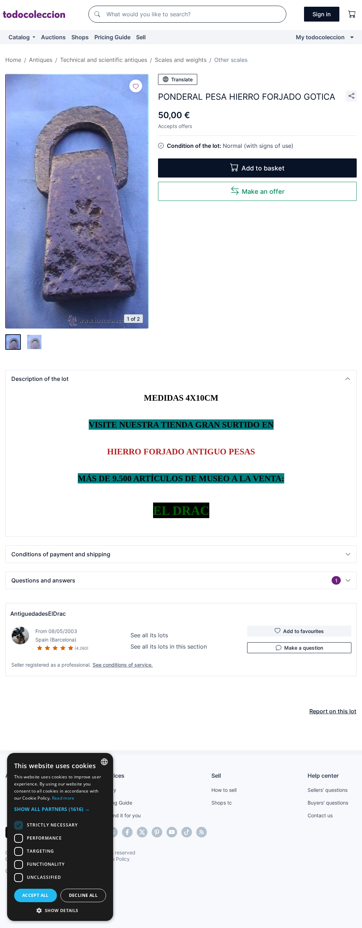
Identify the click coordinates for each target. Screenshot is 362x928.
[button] (181, 379)
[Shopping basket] (352, 14)
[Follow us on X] (142, 832)
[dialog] (60, 837)
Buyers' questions (328, 803)
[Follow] (135, 86)
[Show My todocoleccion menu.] (352, 37)
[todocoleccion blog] (201, 832)
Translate (182, 79)
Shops (80, 37)
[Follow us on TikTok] (186, 832)
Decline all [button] (83, 895)
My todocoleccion (320, 37)
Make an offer (263, 191)
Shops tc (221, 803)
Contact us (320, 815)
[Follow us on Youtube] (172, 832)
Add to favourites (303, 631)
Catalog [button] (19, 37)
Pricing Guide (112, 37)
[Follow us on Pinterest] (157, 832)
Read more (63, 798)
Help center (323, 775)
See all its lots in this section (168, 646)
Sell (141, 37)
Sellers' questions (328, 790)
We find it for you (121, 815)
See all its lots (149, 635)
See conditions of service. (123, 665)
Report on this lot (332, 711)
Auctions (53, 37)
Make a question (303, 648)
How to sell (224, 790)
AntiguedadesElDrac (38, 613)
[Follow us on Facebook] (127, 832)
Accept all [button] (35, 895)
